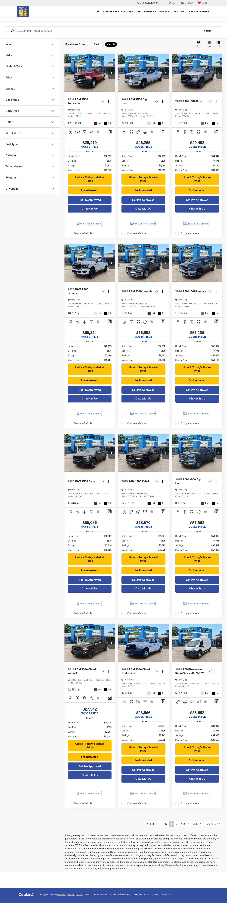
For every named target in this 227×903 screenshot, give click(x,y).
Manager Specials (114, 11)
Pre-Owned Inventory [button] (142, 11)
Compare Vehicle (82, 233)
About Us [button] (178, 11)
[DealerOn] (27, 894)
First (151, 823)
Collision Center (198, 11)
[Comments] (109, 132)
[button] (111, 73)
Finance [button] (164, 11)
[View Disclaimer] (98, 131)
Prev (163, 823)
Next (184, 823)
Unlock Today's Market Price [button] (89, 179)
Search (207, 31)
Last (195, 823)
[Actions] (109, 101)
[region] (90, 163)
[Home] (98, 11)
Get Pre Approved (89, 200)
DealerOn (61, 894)
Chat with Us (90, 208)
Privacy (79, 894)
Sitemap (71, 894)
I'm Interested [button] (89, 190)
